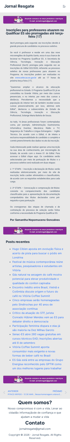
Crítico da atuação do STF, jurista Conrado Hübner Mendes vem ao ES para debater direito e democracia (38, 317)
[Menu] (64, 6)
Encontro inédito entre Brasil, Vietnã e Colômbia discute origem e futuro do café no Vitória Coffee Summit (35, 292)
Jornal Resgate (19, 6)
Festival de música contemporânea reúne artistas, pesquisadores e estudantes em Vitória (37, 266)
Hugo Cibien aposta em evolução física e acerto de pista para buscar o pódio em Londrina (37, 253)
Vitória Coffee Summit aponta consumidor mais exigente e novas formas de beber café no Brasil (33, 351)
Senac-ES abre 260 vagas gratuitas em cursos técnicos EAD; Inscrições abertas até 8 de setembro (37, 338)
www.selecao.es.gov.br (25, 77)
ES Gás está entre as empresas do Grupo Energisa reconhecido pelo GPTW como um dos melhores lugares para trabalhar (37, 364)
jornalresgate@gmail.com (35, 428)
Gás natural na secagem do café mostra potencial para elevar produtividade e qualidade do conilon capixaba (37, 279)
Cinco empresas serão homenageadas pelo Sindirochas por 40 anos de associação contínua (35, 304)
